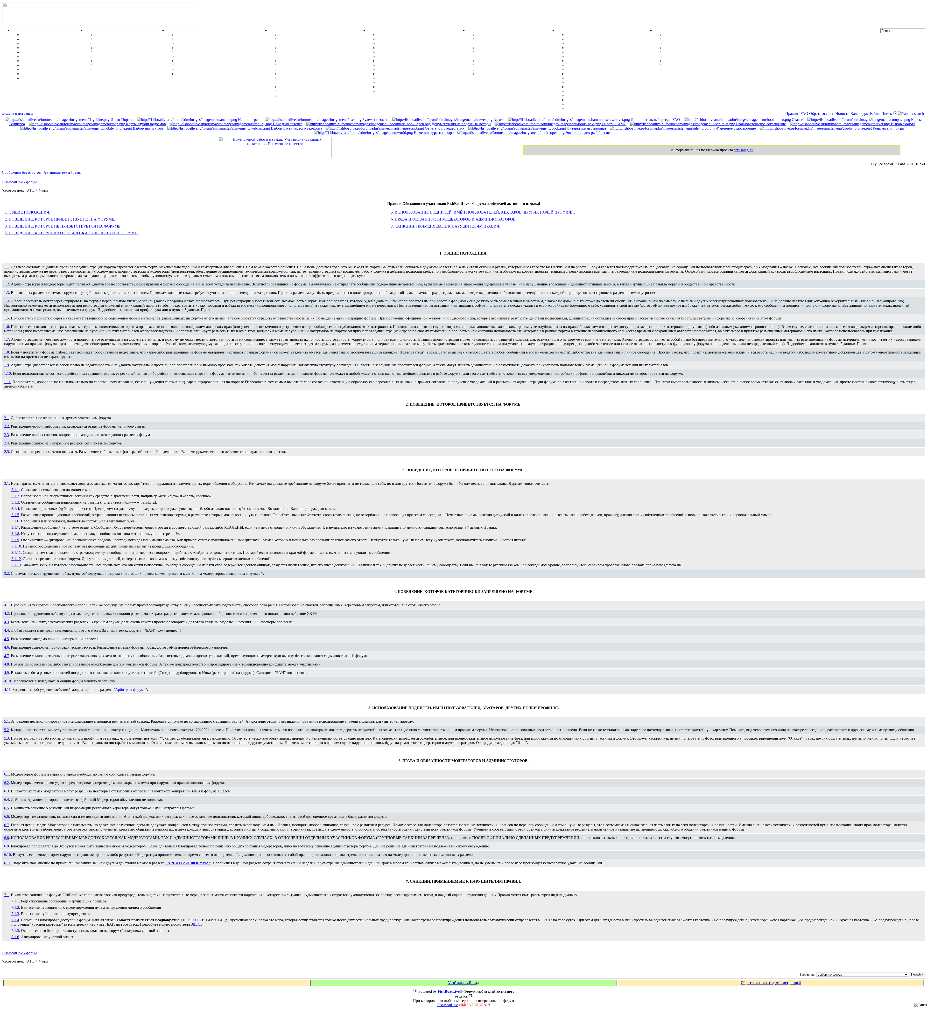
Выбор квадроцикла (495, 69)
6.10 (7, 855)
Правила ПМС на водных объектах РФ (210, 74)
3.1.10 (16, 546)
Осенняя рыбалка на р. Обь (401, 61)
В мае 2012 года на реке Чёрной (404, 74)
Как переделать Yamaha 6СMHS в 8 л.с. (313, 39)
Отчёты (374, 30)
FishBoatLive (447, 1005)
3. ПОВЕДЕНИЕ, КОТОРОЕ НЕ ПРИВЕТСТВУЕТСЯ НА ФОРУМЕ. (63, 226)
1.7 (6, 339)
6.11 (7, 863)
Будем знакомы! (374, 120)
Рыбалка (19, 30)
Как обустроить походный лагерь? (507, 56)
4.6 (6, 647)
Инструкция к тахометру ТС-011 (307, 52)
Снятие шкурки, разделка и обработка (128, 39)
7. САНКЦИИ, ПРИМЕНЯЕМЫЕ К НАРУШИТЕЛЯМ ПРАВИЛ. (445, 226)
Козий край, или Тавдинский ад (404, 69)
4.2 (6, 613)
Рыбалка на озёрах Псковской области (410, 52)
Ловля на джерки (36, 48)
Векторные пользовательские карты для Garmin (608, 69)
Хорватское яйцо (36, 52)
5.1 (6, 721)
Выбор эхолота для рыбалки (591, 100)
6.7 (6, 825)
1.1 (6, 267)
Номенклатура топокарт (433, 133)
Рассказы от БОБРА (681, 35)
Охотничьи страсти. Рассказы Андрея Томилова (706, 52)
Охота (90, 30)
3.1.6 (15, 521)
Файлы (874, 113)
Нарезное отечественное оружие (122, 65)
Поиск (886, 113)
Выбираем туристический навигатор (598, 65)
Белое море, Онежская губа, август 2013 (412, 87)
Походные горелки (493, 61)
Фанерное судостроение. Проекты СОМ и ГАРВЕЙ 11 (222, 39)
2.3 (6, 435)
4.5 (6, 639)
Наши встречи (249, 120)
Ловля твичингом (37, 61)
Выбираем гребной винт (300, 48)
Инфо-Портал (121, 120)
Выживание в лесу (493, 65)
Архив (498, 120)
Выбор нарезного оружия (117, 48)
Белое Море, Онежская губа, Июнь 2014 (411, 91)
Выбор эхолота (902, 124)
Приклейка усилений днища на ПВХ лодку (213, 43)
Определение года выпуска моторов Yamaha (317, 65)
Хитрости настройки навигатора (594, 48)
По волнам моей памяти (685, 39)
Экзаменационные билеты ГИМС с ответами (215, 56)
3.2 (6, 573)
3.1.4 (15, 508)
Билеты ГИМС (613, 124)
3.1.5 (15, 515)
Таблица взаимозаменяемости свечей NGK (316, 95)
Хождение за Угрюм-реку (399, 35)
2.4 (6, 443)
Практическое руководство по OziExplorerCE (606, 87)
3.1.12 (16, 559)
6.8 (6, 838)
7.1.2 (15, 907)
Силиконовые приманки (42, 56)
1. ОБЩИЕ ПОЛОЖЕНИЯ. (27, 212)
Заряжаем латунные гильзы (119, 52)
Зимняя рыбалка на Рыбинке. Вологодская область (422, 48)
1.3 (6, 293)
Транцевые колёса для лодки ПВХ (206, 48)
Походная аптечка (287, 124)
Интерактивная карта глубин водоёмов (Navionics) (610, 91)
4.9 (6, 673)
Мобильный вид (463, 982)
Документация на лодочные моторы (310, 78)
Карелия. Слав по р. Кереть (401, 39)
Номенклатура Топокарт (587, 108)
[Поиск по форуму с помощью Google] (895, 113)
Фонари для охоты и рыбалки (503, 52)
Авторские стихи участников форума (696, 48)
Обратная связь (821, 113)
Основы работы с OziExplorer (592, 82)
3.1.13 (16, 565)
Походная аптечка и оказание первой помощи (516, 35)
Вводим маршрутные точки (590, 43)
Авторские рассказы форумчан (691, 43)
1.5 (6, 318)
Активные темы (56, 172)
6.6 (6, 816)
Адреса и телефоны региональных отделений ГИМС (221, 65)
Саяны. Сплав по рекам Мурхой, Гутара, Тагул (418, 78)
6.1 (6, 774)
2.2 (6, 426)
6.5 (6, 808)
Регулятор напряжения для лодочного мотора (319, 56)
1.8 (6, 352)
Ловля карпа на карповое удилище (51, 65)
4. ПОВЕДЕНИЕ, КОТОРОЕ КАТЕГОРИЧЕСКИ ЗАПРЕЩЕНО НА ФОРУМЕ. (71, 233)
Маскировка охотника (114, 43)
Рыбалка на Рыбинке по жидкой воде (409, 65)
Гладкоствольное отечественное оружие (129, 61)
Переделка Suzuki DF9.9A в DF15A (309, 61)
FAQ (804, 113)
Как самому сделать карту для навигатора (603, 56)
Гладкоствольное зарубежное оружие (127, 69)
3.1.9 (15, 540)
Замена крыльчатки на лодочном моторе (314, 69)
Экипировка (478, 30)
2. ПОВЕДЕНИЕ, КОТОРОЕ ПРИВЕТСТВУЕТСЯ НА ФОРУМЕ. (60, 219)
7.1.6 (15, 937)
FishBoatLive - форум (19, 182)
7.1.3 (15, 914)
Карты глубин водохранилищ (592, 74)
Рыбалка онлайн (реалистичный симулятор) (703, 69)
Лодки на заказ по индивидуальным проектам (216, 61)
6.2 (6, 783)
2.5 (6, 452)
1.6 (6, 327)
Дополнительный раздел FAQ (655, 120)
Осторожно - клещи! (494, 74)
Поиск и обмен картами (586, 61)
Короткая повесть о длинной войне (694, 56)
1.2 (6, 284)
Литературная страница (586, 128)
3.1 (6, 483)
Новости (842, 113)
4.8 (6, 664)
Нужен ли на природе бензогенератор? (510, 48)
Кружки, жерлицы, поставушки (49, 78)
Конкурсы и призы (888, 128)
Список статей (676, 65)
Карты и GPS (568, 30)
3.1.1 (15, 490)
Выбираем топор (491, 39)
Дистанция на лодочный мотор (306, 43)
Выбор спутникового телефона (593, 78)
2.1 (6, 418)
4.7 (6, 656)
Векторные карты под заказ (590, 104)
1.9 (6, 365)
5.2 (6, 730)
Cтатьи (797, 120)
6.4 (6, 799)
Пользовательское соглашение (760, 124)
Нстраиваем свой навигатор (590, 35)
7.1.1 (15, 901)
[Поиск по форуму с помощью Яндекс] (911, 113)
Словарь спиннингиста (41, 69)
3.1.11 (16, 552)
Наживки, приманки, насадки (47, 39)
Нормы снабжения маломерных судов (209, 52)
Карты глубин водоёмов (145, 124)
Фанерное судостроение (735, 128)
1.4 (6, 301)
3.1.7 (15, 527)
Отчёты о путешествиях (444, 128)
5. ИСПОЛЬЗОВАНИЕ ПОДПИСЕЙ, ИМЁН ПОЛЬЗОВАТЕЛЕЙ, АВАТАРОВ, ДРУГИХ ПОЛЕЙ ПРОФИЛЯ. (483, 212)
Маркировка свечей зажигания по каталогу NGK (322, 74)
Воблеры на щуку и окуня (44, 43)
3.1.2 (15, 496)
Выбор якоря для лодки (197, 69)
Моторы (276, 30)
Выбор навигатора (147, 128)
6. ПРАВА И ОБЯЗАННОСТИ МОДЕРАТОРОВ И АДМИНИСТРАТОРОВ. (454, 219)
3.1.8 (15, 534)
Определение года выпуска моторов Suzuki (316, 87)
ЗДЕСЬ (197, 924)
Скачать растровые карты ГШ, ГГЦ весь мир (606, 95)
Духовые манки (108, 35)
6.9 (6, 846)
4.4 (6, 630)
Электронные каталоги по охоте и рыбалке (701, 61)
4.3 (6, 622)
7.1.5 (15, 931)
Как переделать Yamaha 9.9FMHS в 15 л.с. (315, 35)
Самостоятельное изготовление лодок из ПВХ (216, 35)
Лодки (171, 30)
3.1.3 (15, 502)
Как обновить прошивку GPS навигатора (602, 52)
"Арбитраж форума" (130, 689)
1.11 (7, 382)
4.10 (7, 681)
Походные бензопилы (495, 43)
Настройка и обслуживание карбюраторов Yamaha (323, 82)
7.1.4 (15, 920)
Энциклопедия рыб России (587, 133)
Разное (660, 30)
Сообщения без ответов (21, 172)
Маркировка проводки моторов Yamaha (314, 91)
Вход (6, 113)
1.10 (7, 373)
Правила (792, 113)
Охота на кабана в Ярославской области (412, 43)
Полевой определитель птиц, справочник (130, 56)
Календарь (859, 113)
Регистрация (22, 113)
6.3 (6, 791)
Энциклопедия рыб (38, 35)
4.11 (7, 689)
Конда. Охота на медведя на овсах (406, 56)
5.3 (6, 738)
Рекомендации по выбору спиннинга (53, 74)
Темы (77, 172)
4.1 (6, 605)
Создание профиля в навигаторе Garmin (601, 39)
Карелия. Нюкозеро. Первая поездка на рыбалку (419, 82)
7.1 (6, 895)
